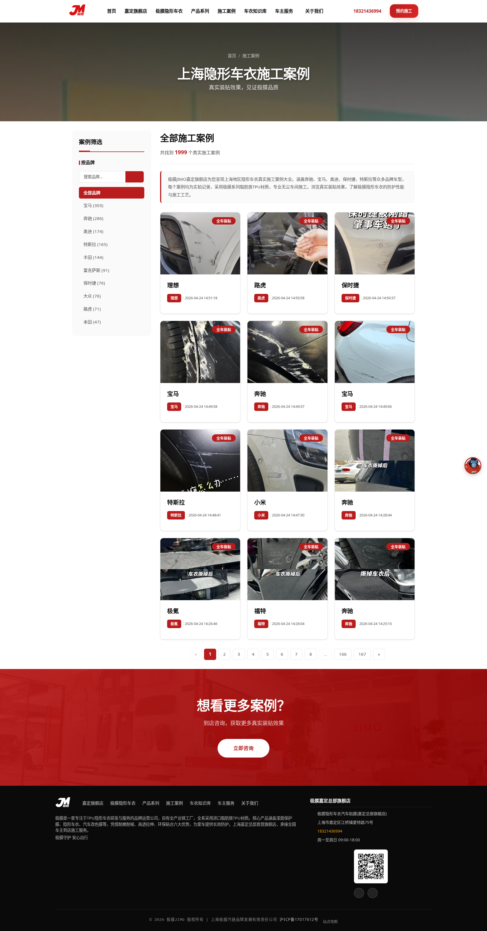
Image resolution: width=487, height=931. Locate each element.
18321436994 (329, 831)
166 (343, 654)
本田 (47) (92, 322)
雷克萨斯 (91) (96, 270)
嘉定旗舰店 (136, 11)
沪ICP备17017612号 (299, 919)
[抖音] (373, 893)
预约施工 (404, 11)
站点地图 (330, 921)
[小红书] (359, 893)
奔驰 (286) (93, 218)
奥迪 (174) (93, 231)
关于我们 (314, 11)
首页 (111, 11)
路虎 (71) (92, 309)
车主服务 (284, 11)
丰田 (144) (93, 257)
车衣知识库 (255, 11)
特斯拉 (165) (95, 244)
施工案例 (227, 11)
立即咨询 (243, 748)
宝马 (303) (93, 205)
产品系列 (200, 11)
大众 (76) (92, 296)
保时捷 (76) (94, 283)
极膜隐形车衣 (169, 11)
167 (362, 654)
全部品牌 (91, 192)
